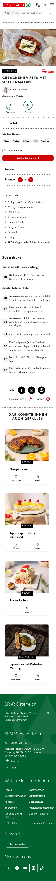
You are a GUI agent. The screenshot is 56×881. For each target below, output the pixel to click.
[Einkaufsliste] (38, 5)
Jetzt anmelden (17, 844)
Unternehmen (36, 789)
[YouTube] (25, 868)
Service (14, 761)
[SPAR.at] (17, 4)
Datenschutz (36, 801)
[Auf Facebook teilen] (21, 390)
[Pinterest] (33, 868)
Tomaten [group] (45, 141)
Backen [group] (16, 141)
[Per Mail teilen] (31, 390)
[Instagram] (17, 868)
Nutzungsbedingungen (41, 807)
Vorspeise (10, 70)
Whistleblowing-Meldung (14, 815)
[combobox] (12, 13)
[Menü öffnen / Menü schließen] (52, 5)
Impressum (11, 807)
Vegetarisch (9, 22)
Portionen (10, 179)
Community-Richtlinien (41, 823)
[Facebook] (9, 868)
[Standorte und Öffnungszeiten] (45, 5)
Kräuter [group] (26, 141)
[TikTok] (42, 868)
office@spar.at (19, 755)
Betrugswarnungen (15, 795)
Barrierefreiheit (37, 795)
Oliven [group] (6, 141)
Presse (8, 789)
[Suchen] (50, 12)
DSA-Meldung (13, 823)
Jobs (13, 767)
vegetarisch (15, 150)
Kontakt (9, 801)
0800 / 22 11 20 (18, 742)
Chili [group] (35, 141)
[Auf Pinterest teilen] (41, 390)
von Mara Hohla (18, 89)
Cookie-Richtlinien (39, 813)
